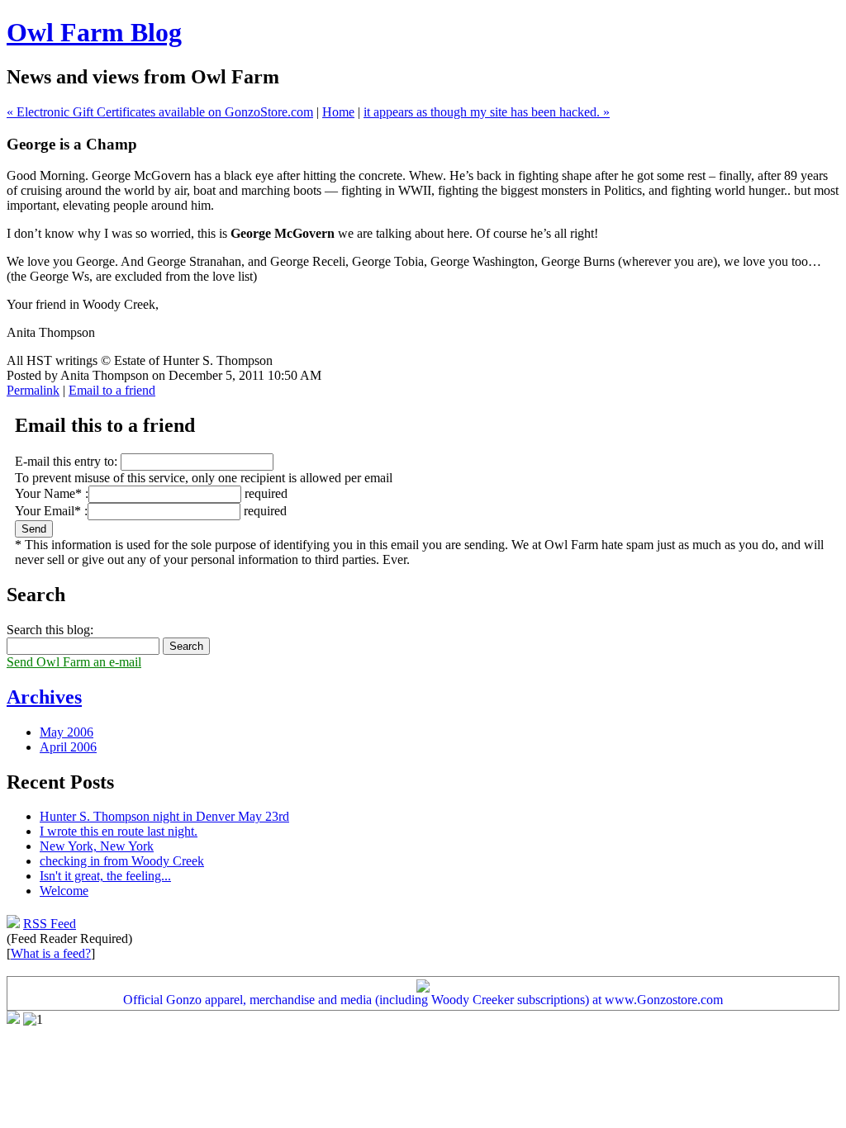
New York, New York (97, 846)
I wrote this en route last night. (118, 831)
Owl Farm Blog (94, 32)
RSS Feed (49, 924)
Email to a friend (112, 390)
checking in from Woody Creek (122, 861)
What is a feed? (51, 953)
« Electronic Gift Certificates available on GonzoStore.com (160, 112)
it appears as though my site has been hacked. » (487, 112)
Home (338, 112)
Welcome (64, 891)
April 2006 (68, 747)
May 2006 (66, 732)
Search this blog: (50, 630)
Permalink (33, 390)
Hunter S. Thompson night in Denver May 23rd (164, 816)
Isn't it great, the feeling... (105, 876)
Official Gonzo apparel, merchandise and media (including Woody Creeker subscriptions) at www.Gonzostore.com (423, 1000)
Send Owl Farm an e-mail (74, 662)
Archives (44, 697)
